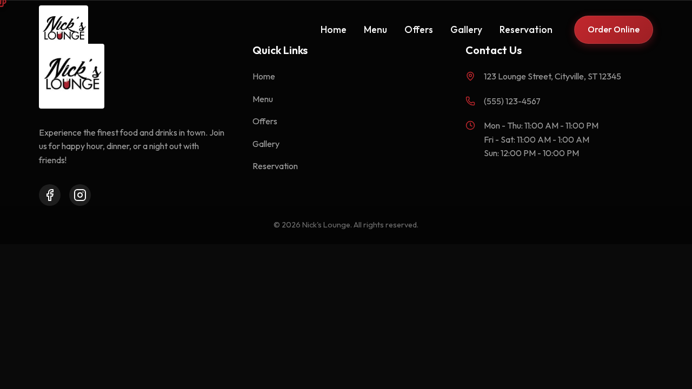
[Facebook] (50, 195)
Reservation (526, 29)
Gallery (466, 29)
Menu (375, 29)
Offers (418, 29)
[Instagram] (80, 195)
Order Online (614, 29)
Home (334, 29)
